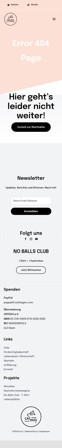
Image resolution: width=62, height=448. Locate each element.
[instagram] (31, 239)
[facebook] (25, 239)
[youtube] (36, 239)
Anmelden (31, 211)
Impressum (44, 432)
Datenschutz (31, 432)
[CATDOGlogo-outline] (10, 12)
